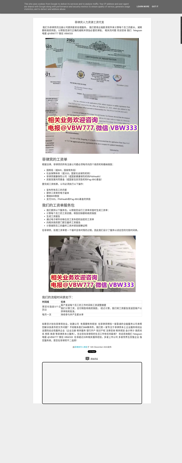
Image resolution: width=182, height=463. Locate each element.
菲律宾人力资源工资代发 (89, 22)
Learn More (143, 6)
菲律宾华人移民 (81, 347)
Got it (155, 6)
